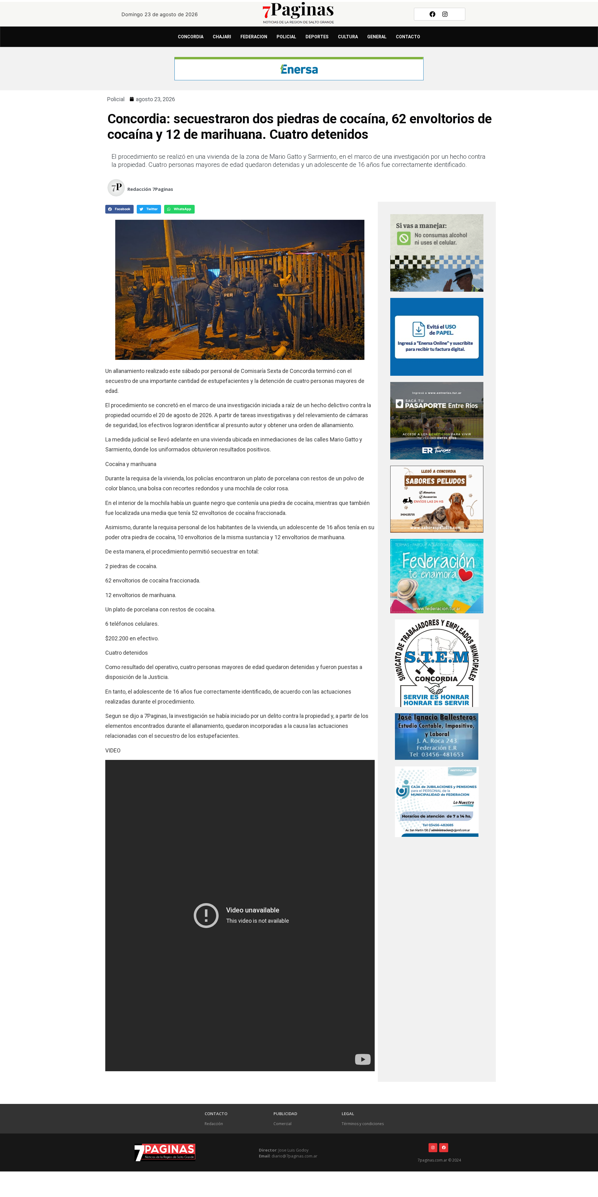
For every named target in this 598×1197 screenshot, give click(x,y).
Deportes (317, 36)
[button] (119, 209)
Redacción (214, 1123)
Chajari (222, 36)
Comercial (282, 1123)
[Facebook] (432, 14)
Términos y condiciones (363, 1123)
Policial (286, 36)
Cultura (348, 36)
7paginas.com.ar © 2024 (439, 1160)
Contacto (408, 36)
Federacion (253, 36)
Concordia (190, 36)
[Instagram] (445, 14)
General (377, 36)
